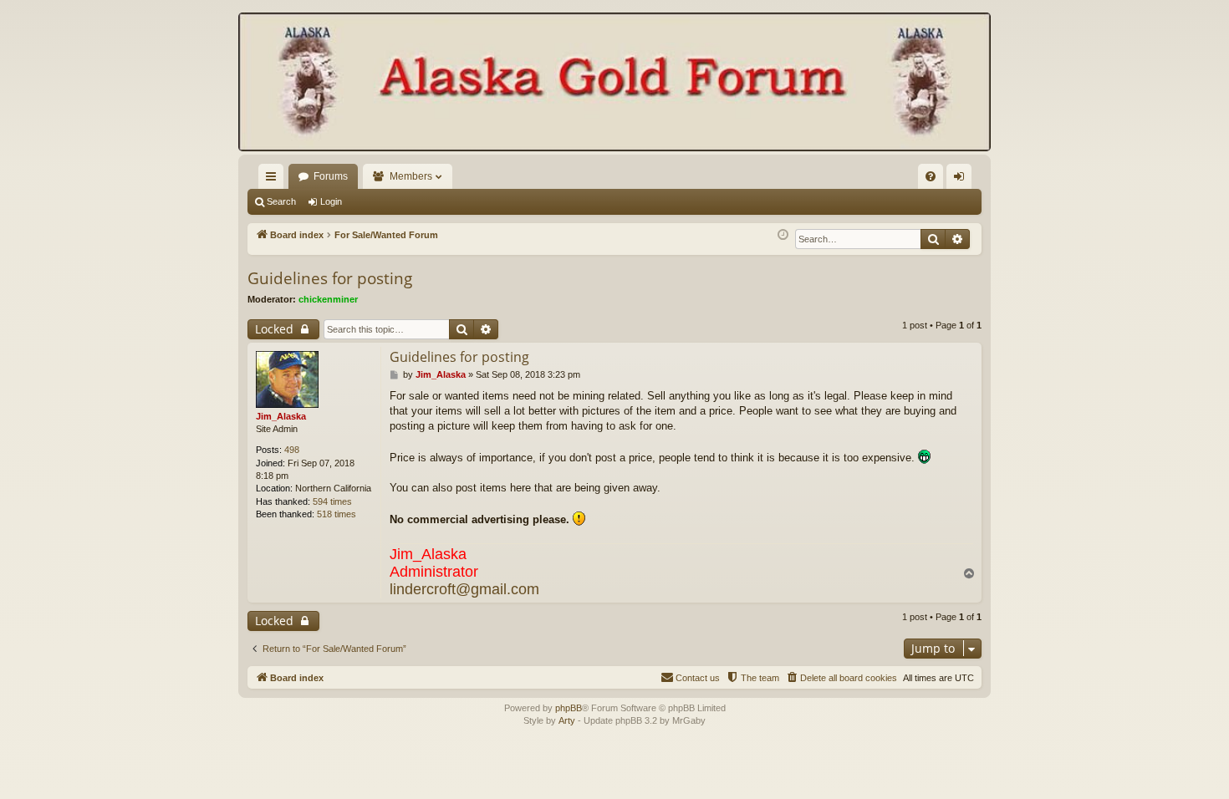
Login (331, 201)
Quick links (274, 179)
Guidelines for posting (329, 278)
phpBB (568, 708)
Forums (331, 176)
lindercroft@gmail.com (464, 589)
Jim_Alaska (281, 416)
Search (281, 201)
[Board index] (614, 84)
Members (411, 176)
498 (291, 450)
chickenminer (328, 299)
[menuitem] (930, 176)
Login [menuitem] (962, 179)
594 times (332, 501)
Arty (566, 720)
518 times (336, 514)
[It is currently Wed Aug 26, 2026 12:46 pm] (783, 235)
